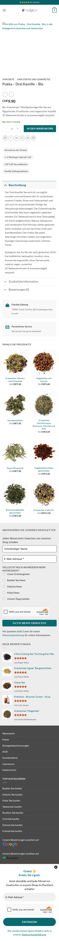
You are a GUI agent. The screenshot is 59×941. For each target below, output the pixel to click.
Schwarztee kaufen (12, 824)
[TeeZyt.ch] (29, 10)
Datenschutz (9, 769)
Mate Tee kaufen (11, 800)
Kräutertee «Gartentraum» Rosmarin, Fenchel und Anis (44, 424)
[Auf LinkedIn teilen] (33, 138)
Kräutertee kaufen (12, 830)
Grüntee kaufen (10, 818)
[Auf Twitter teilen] (16, 138)
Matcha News (14, 586)
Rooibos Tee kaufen (12, 812)
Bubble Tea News (16, 580)
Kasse (5, 739)
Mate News (13, 592)
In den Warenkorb (40, 128)
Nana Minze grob (15, 468)
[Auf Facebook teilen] (11, 138)
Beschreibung (17, 185)
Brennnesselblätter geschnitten (15, 511)
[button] (4, 10)
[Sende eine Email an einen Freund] (22, 138)
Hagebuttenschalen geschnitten (43, 469)
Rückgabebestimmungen (15, 745)
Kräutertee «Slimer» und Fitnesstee (15, 379)
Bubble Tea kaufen (12, 788)
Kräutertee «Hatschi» (44, 510)
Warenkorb (8, 733)
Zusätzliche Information (23, 281)
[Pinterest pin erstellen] (28, 138)
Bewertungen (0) (19, 289)
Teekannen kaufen (12, 806)
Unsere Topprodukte (18, 598)
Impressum (8, 763)
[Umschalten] (5, 185)
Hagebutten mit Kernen (43, 379)
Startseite (8, 79)
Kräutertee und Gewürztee (33, 79)
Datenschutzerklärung (34, 934)
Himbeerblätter (15, 420)
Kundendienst (10, 757)
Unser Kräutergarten (18, 573)
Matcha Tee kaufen (12, 794)
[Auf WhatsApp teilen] (5, 138)
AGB (5, 751)
